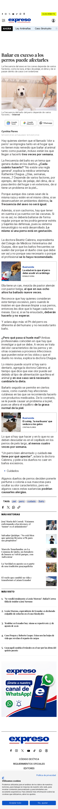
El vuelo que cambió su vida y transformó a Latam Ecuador (16, 579)
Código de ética (29, 759)
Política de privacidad (46, 775)
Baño (41, 501)
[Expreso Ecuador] (29, 742)
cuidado (31, 501)
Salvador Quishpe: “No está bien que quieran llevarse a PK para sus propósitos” (17, 538)
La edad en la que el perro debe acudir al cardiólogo (36, 271)
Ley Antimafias (23, 28)
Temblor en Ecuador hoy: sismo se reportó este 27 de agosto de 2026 (29, 624)
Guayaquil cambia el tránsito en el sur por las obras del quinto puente (30, 649)
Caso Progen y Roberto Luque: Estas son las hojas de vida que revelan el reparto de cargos (29, 637)
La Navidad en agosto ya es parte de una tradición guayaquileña (17, 565)
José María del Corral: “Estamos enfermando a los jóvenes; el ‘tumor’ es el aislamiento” (17, 524)
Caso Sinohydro (43, 28)
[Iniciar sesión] (53, 20)
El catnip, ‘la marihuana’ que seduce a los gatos (37, 423)
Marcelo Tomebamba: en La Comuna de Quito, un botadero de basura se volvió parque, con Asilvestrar (17, 553)
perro (21, 501)
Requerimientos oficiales (29, 764)
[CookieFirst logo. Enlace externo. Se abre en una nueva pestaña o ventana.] (3, 778)
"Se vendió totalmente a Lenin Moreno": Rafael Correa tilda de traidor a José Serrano (30, 600)
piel (14, 501)
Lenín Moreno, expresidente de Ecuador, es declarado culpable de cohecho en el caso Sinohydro (30, 612)
